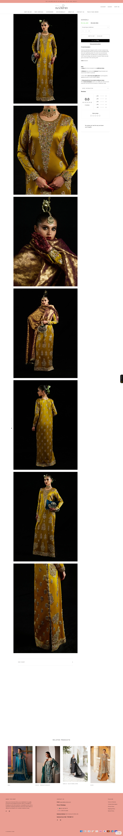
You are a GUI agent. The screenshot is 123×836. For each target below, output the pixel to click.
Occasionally (60, 12)
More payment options (95, 43)
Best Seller (28, 12)
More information (87, 88)
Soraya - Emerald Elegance (42, 785)
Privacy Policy (111, 806)
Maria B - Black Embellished (70, 783)
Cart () (116, 6)
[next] (118, 765)
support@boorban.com (65, 802)
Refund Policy (111, 811)
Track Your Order (93, 12)
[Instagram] (60, 820)
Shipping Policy (111, 808)
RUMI (9, 785)
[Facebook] (57, 820)
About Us (71, 12)
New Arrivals (39, 12)
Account (103, 6)
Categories (49, 12)
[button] (101, 96)
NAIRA (92, 785)
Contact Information (112, 804)
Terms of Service (112, 802)
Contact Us (80, 12)
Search (110, 6)
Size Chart (21, 662)
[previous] (4, 765)
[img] (87, 103)
